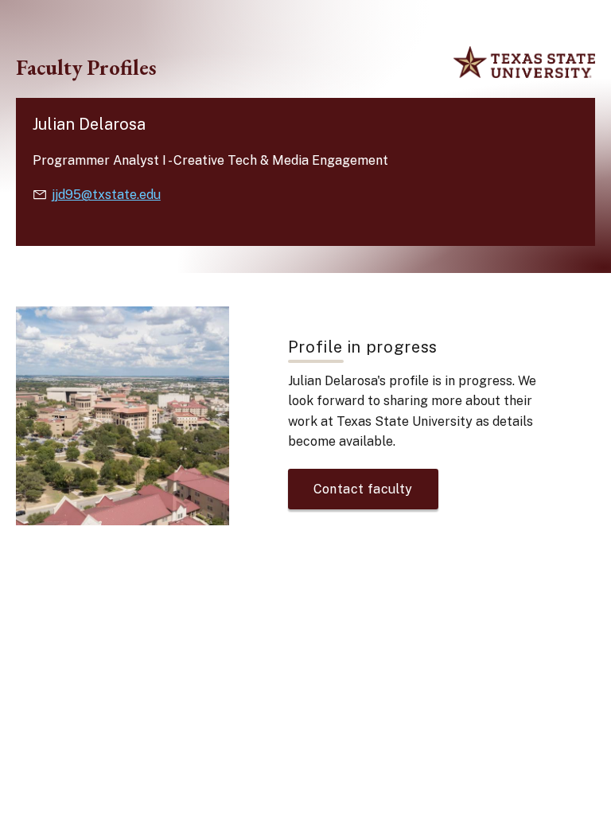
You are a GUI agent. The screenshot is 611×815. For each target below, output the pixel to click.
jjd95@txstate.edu (106, 194)
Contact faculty (363, 489)
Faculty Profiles (86, 67)
